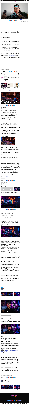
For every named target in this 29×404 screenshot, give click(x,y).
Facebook (7, 176)
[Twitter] (9, 400)
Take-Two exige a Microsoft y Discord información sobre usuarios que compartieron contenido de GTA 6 (9, 109)
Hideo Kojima (4, 375)
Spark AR (8, 69)
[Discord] (20, 400)
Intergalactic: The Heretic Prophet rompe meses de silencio (10, 297)
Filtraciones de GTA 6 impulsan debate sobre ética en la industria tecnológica (8, 110)
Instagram (5, 176)
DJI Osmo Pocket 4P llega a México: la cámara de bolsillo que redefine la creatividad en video (4, 192)
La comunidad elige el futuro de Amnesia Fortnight (6, 217)
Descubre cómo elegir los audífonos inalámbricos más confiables (4, 74)
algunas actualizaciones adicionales (11, 55)
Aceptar (23, 403)
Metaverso (6, 69)
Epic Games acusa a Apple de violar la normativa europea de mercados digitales (16, 297)
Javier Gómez (3, 103)
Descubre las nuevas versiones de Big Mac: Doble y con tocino (15, 74)
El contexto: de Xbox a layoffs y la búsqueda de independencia (7, 215)
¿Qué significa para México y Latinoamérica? (5, 216)
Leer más (26, 403)
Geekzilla (2, 14)
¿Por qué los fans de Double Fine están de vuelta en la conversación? (7, 213)
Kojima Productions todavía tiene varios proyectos (6, 318)
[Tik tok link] (28, 0)
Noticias (2, 100)
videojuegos (11, 375)
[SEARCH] (27, 21)
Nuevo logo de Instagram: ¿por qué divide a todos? (10, 87)
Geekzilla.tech (5, 76)
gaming (1, 375)
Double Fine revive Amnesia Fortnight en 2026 (3, 389)
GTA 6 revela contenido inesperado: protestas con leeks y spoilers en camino (10, 192)
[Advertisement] (10, 26)
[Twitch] (18, 400)
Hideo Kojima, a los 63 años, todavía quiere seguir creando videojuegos (4, 297)
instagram (2, 69)
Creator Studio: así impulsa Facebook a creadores (16, 87)
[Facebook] (7, 400)
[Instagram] (10, 400)
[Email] (14, 400)
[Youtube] (12, 400)
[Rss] (16, 400)
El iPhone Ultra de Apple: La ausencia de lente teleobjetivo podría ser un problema (16, 192)
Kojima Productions (7, 375)
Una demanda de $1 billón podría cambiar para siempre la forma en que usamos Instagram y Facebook (3, 88)
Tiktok (3, 176)
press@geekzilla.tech (16, 399)
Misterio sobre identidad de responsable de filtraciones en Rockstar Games (8, 112)
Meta (3, 69)
